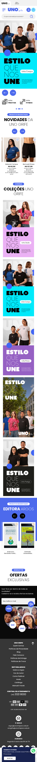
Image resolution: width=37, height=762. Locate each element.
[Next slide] (13, 93)
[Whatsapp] (33, 751)
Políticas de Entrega (19, 658)
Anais (18, 679)
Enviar (31, 604)
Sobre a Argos (18, 670)
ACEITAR (10, 758)
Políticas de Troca (18, 661)
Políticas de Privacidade (18, 649)
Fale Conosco (18, 655)
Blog (18, 652)
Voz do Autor (18, 673)
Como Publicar (18, 676)
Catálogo (18, 683)
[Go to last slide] (5, 93)
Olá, (28, 10)
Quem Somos (18, 646)
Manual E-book (18, 686)
